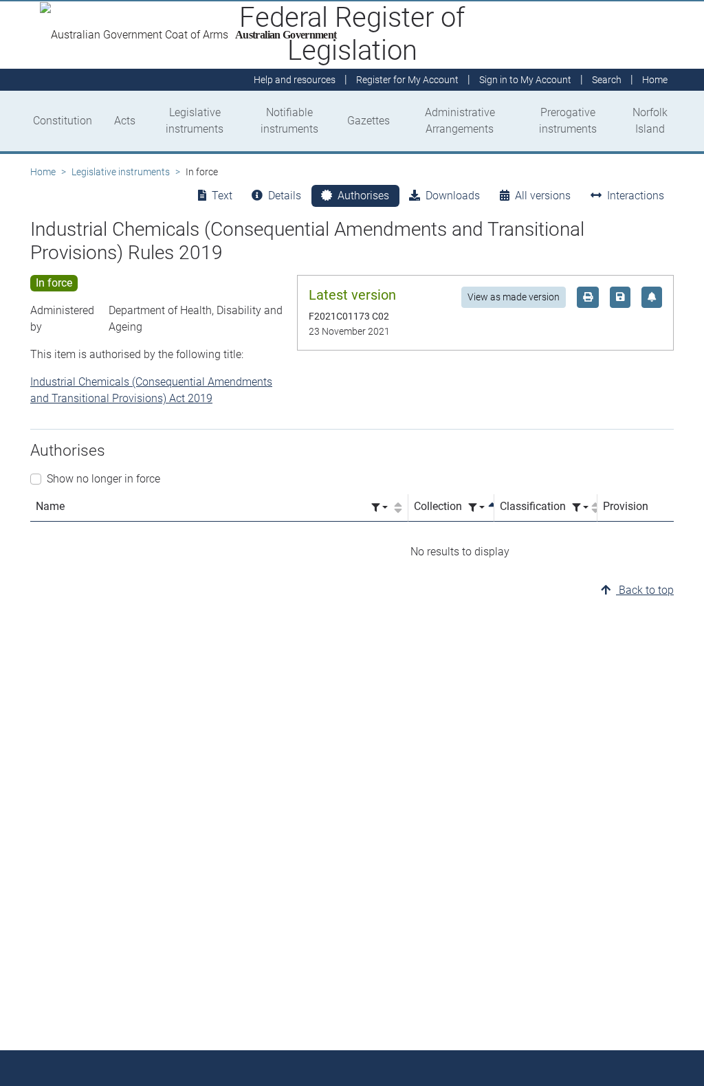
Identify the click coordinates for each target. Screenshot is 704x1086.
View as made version (514, 296)
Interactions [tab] (635, 195)
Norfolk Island (650, 120)
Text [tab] (222, 195)
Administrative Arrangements (460, 120)
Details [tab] (284, 195)
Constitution (62, 120)
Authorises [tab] (363, 195)
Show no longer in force (103, 478)
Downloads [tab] (453, 195)
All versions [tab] (543, 195)
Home (43, 171)
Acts (124, 120)
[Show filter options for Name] (379, 507)
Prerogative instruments (568, 120)
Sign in (525, 79)
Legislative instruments (194, 120)
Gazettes (368, 120)
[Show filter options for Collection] (476, 507)
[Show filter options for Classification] (580, 507)
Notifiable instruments (289, 120)
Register (407, 79)
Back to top (645, 590)
